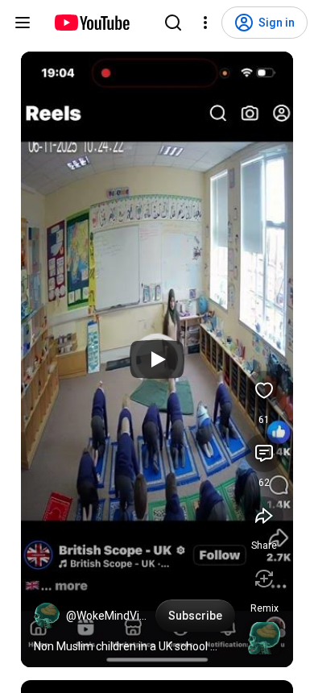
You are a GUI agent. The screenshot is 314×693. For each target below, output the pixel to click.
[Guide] (22, 22)
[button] (47, 616)
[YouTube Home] (91, 22)
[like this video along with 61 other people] (264, 390)
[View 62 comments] (264, 453)
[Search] (173, 22)
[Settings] (205, 22)
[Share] (264, 515)
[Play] (157, 359)
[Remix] (264, 578)
